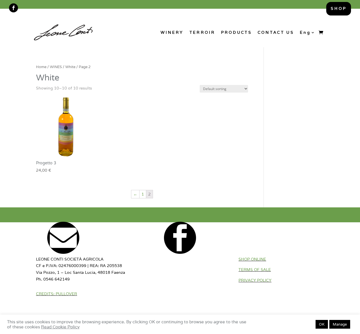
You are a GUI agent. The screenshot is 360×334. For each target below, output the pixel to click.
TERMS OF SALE (254, 269)
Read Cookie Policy (60, 326)
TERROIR (202, 32)
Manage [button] (340, 324)
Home (41, 66)
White (70, 66)
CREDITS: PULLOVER (56, 293)
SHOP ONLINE (252, 259)
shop (338, 8)
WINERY (172, 32)
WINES (56, 66)
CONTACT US (276, 32)
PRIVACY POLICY (254, 280)
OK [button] (322, 324)
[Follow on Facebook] (13, 7)
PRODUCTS (236, 32)
